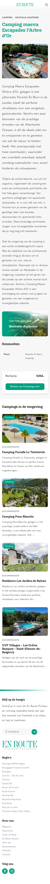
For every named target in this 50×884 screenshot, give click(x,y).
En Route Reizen (10, 839)
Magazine (6, 827)
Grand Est (7, 784)
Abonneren (7, 831)
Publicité (6, 851)
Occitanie (7, 803)
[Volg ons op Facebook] (5, 871)
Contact (6, 855)
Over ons (6, 843)
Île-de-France (8, 792)
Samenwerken (9, 847)
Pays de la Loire (10, 807)
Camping (7, 18)
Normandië (7, 795)
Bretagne (6, 772)
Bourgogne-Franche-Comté (15, 768)
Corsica (6, 780)
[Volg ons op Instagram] (12, 871)
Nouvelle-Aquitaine (27, 18)
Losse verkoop (9, 835)
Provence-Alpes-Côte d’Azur (16, 811)
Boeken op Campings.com (25, 386)
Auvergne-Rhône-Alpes (13, 764)
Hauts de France (10, 788)
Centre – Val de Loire (13, 776)
